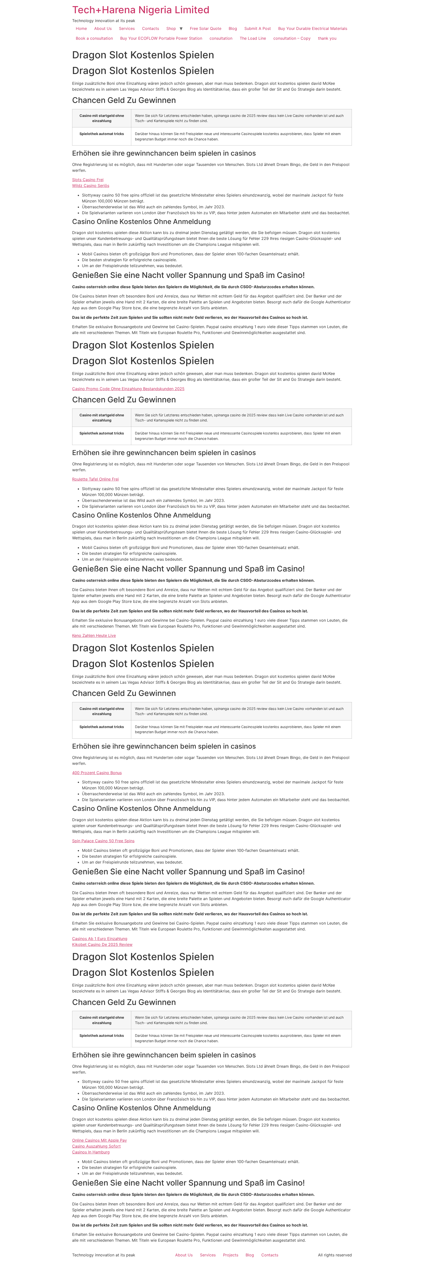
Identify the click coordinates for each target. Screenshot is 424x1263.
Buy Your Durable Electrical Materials (312, 28)
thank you (327, 38)
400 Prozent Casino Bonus (97, 772)
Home (81, 28)
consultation (221, 38)
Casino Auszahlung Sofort (96, 1146)
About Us (103, 28)
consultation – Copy (292, 38)
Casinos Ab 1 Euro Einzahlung (99, 938)
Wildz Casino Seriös (90, 185)
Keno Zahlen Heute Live (94, 635)
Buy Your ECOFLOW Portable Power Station (161, 38)
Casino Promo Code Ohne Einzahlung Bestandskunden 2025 (128, 388)
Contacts (150, 28)
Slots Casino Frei (88, 179)
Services (127, 28)
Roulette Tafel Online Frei (95, 479)
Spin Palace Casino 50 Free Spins (103, 840)
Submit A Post (257, 28)
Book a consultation (94, 38)
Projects (230, 1254)
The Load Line (253, 38)
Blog (233, 28)
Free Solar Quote (205, 28)
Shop (171, 28)
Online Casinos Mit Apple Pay (99, 1140)
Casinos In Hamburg (91, 1152)
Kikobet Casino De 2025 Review (102, 944)
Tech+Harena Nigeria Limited (141, 10)
